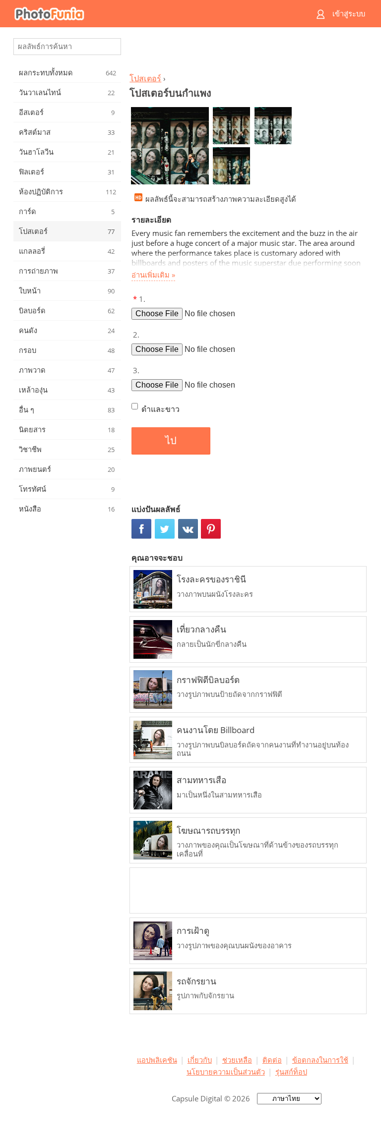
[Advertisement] (246, 52)
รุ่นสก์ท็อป (291, 1072)
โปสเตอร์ (145, 78)
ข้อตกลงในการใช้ (320, 1060)
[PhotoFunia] (151, 13)
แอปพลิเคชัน (157, 1060)
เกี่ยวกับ (200, 1060)
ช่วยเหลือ (237, 1060)
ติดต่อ (272, 1060)
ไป (171, 440)
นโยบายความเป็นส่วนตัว (226, 1072)
